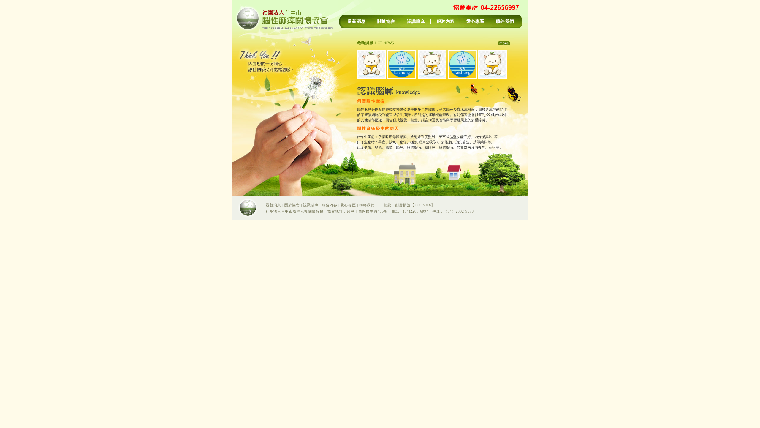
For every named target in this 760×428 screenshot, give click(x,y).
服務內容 (446, 21)
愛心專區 (475, 21)
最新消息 (356, 21)
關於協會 (386, 21)
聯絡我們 (505, 21)
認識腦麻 (416, 21)
